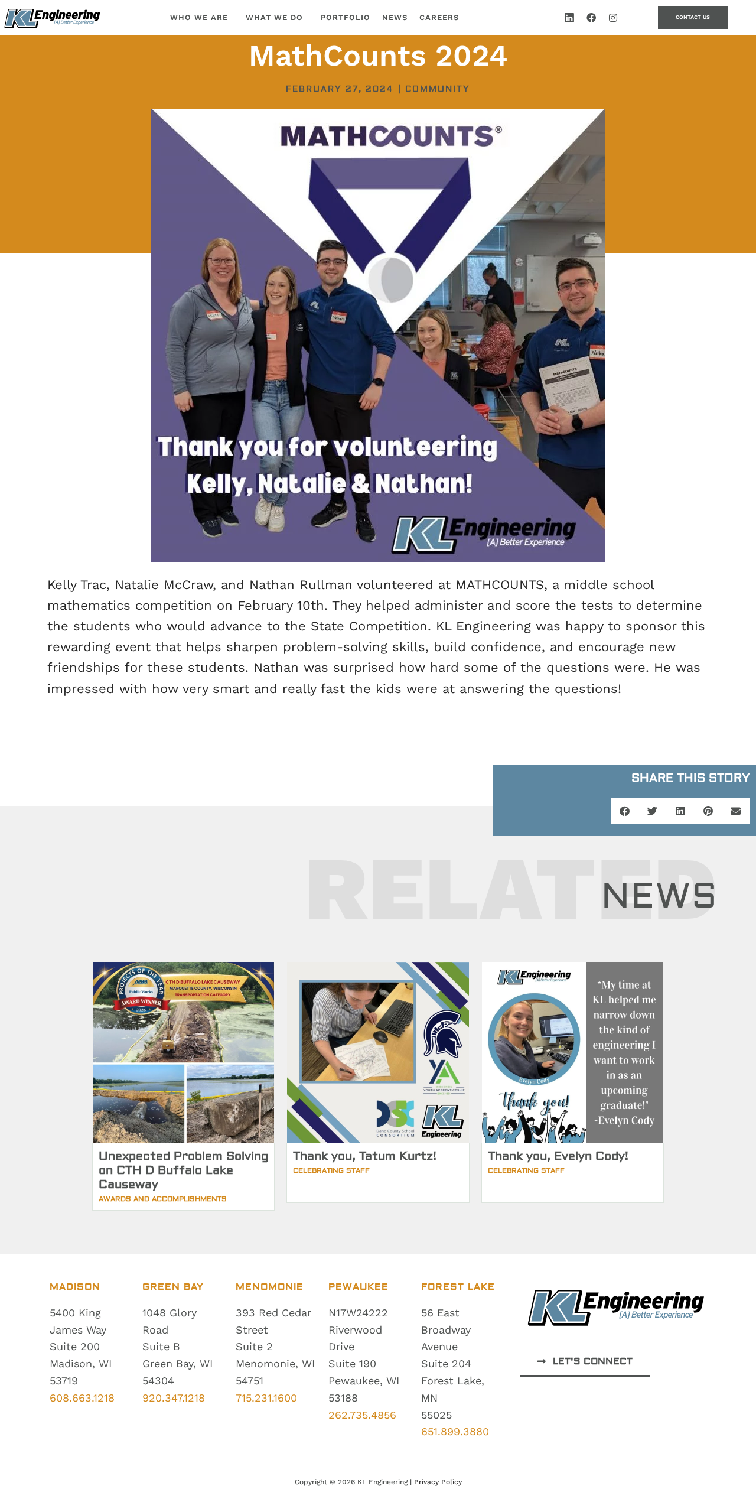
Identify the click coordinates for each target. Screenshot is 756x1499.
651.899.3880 (455, 1431)
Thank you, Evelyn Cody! (558, 1156)
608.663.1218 (82, 1397)
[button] (625, 811)
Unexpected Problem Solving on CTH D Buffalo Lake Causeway (183, 1170)
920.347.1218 (173, 1397)
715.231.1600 (266, 1397)
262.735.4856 (362, 1415)
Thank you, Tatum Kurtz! (364, 1156)
